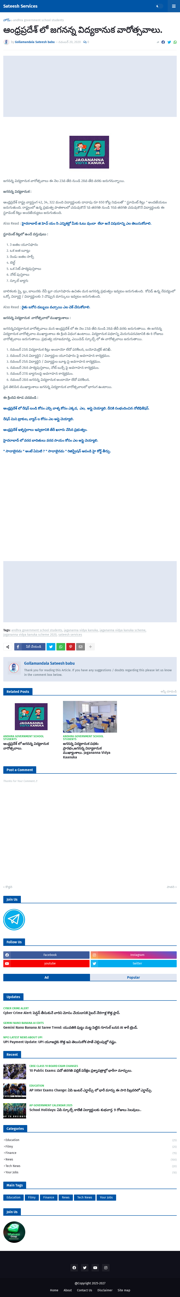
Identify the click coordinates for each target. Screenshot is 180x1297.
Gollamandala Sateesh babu (49, 663)
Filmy (91, 1146)
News (91, 1159)
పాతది (171, 887)
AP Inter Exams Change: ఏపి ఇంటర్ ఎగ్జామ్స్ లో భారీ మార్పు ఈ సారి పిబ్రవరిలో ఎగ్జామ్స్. (90, 1090)
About (68, 1290)
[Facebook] (163, 42)
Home (54, 1290)
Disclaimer (104, 1290)
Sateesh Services (20, 6)
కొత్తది (8, 887)
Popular (133, 977)
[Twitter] (169, 42)
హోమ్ (7, 20)
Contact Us (84, 1290)
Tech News (91, 1166)
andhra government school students (38, 20)
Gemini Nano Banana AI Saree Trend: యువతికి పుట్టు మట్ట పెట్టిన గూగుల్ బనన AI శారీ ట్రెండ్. (70, 1027)
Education (91, 1140)
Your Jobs (91, 1172)
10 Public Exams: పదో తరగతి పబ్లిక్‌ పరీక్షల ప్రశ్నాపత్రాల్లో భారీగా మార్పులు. (80, 1070)
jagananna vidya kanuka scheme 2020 (30, 634)
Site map (124, 1290)
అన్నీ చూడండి (169, 691)
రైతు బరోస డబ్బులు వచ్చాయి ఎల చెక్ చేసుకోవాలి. (56, 307)
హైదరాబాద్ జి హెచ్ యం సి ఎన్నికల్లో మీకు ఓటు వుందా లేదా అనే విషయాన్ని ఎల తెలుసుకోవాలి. (86, 223)
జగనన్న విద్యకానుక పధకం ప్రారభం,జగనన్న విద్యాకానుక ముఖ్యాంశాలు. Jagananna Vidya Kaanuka (86, 750)
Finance (91, 1153)
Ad (47, 977)
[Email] (80, 646)
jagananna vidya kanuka (81, 630)
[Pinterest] (70, 646)
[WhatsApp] (175, 42)
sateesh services (70, 634)
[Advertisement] (90, 86)
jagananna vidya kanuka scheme (123, 630)
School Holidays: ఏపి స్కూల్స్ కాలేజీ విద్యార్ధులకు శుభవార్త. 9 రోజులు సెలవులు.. (85, 1110)
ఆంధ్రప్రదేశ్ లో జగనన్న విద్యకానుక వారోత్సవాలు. (26, 746)
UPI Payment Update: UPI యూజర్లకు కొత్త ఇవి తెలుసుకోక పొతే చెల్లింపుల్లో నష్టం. (60, 1042)
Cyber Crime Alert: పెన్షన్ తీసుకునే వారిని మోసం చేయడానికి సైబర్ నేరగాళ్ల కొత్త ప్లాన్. (61, 1013)
